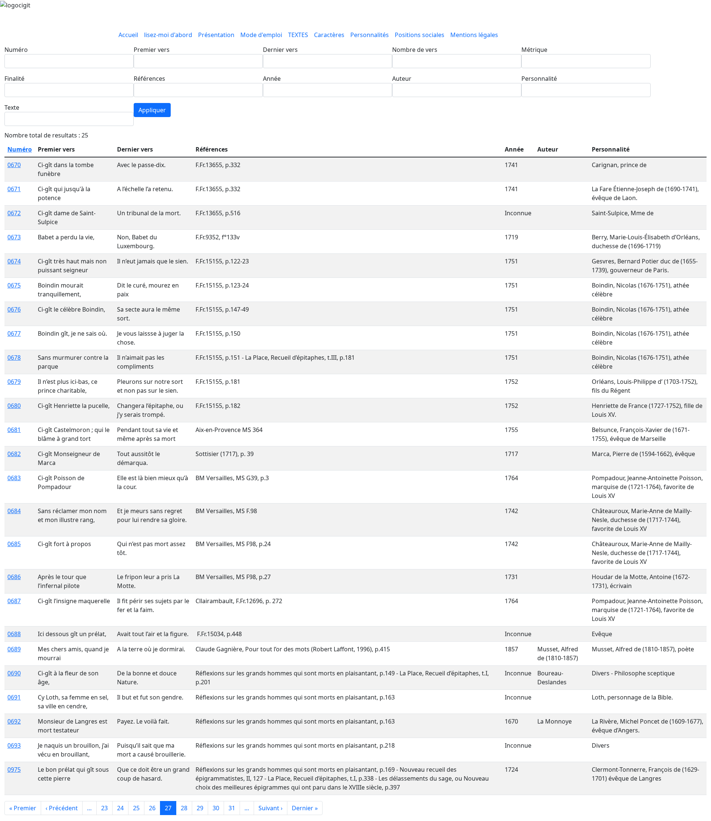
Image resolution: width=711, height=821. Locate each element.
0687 (14, 601)
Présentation (216, 35)
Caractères (329, 35)
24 (120, 808)
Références (149, 78)
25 (136, 808)
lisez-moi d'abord (168, 35)
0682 (14, 454)
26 (152, 808)
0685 (14, 544)
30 (216, 808)
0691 (14, 697)
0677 (14, 333)
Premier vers (152, 50)
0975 (14, 769)
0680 (14, 406)
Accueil (128, 35)
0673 (14, 237)
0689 (14, 649)
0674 (14, 261)
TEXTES (298, 35)
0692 (14, 721)
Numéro (16, 50)
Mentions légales (474, 35)
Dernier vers (280, 50)
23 (104, 808)
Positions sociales (419, 35)
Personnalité (539, 78)
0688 (14, 634)
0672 (14, 213)
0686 (14, 577)
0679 (14, 382)
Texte (11, 107)
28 (184, 808)
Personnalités (369, 35)
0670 (14, 165)
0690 (14, 673)
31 (231, 808)
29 (200, 808)
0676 (14, 309)
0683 (14, 478)
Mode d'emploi (261, 35)
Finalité (14, 78)
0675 (14, 285)
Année (272, 78)
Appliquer (152, 110)
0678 (14, 357)
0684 (14, 511)
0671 (14, 189)
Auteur (401, 78)
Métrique (534, 50)
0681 (14, 430)
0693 (14, 745)
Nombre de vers (414, 50)
